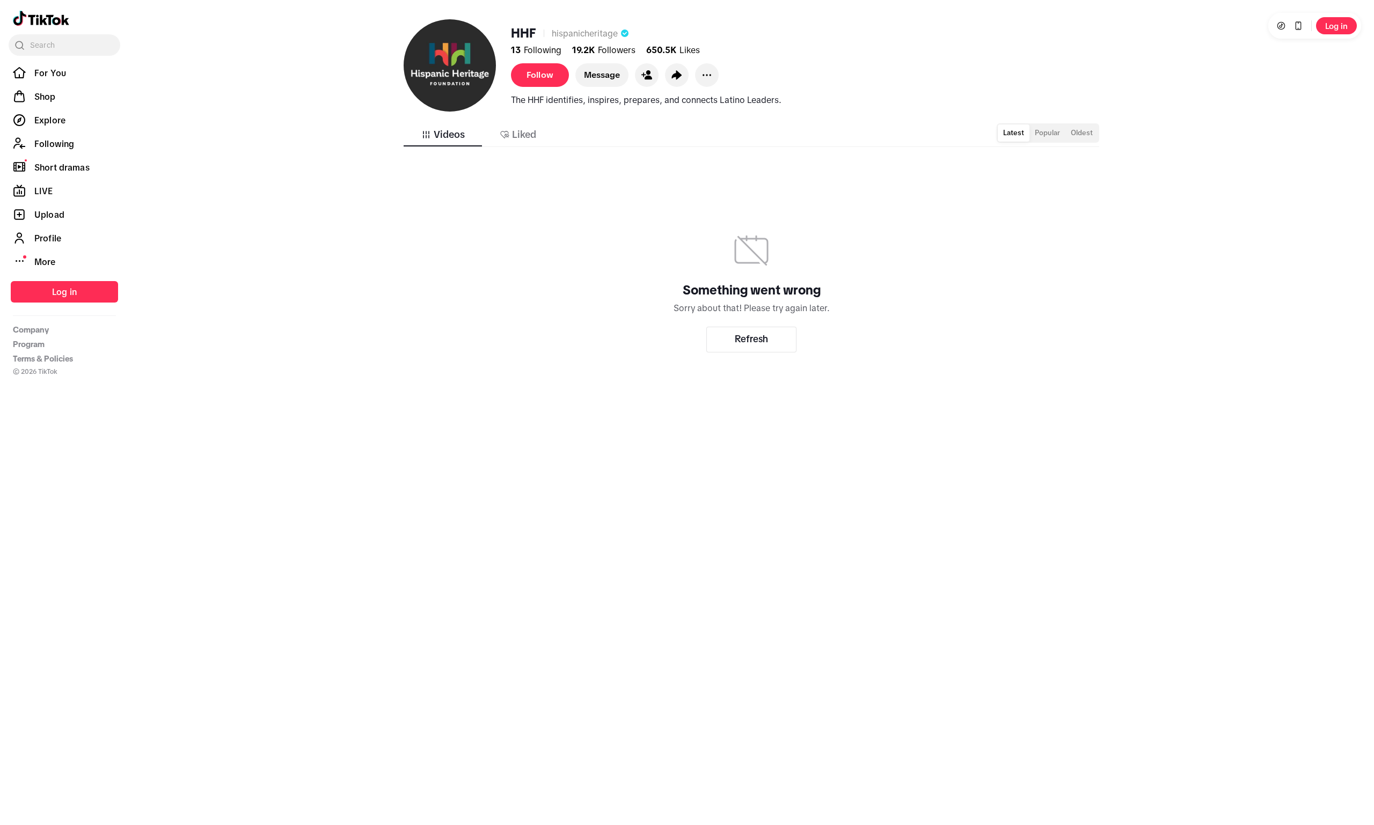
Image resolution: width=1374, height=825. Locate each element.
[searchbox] (64, 45)
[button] (647, 75)
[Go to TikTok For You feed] (41, 18)
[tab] (443, 134)
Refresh (751, 339)
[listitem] (64, 73)
